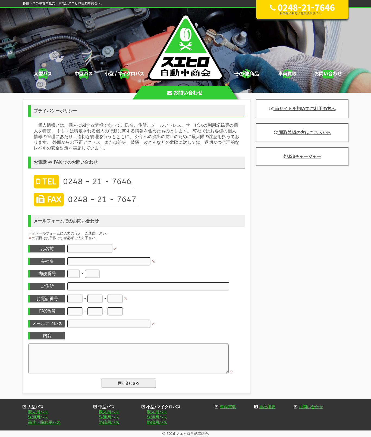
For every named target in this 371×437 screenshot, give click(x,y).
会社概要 (267, 406)
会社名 (47, 261)
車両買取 (228, 406)
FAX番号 (47, 311)
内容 (47, 335)
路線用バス (109, 422)
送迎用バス (38, 417)
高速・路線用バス (44, 422)
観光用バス (38, 412)
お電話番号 (47, 298)
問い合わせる (128, 383)
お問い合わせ (311, 406)
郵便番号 (47, 273)
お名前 (47, 248)
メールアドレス (47, 323)
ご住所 (47, 286)
